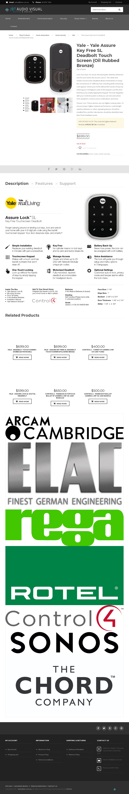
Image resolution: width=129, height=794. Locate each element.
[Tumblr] (110, 728)
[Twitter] (56, 169)
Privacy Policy (43, 754)
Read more (24, 357)
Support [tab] (68, 183)
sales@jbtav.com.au (22, 2)
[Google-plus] (115, 728)
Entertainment (24, 19)
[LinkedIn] (80, 169)
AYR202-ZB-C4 (90, 124)
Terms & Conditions (45, 760)
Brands (95, 19)
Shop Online (79, 19)
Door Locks (93, 154)
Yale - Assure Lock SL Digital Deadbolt (22, 395)
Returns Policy (74, 754)
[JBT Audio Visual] (23, 9)
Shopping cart (13, 754)
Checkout (118, 2)
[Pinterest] (64, 169)
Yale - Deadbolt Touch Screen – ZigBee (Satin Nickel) (22, 351)
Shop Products (24, 35)
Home (7, 19)
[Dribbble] (121, 728)
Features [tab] (44, 183)
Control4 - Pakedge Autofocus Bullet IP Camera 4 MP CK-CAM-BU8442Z (60, 396)
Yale (73, 35)
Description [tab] (17, 183)
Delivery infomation (76, 749)
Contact (13, 26)
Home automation (45, 19)
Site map (8, 786)
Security (63, 19)
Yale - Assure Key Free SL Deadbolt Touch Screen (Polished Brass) (60, 351)
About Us (109, 19)
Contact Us (52, 786)
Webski (69, 789)
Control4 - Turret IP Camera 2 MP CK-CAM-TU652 (98, 351)
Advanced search (21, 786)
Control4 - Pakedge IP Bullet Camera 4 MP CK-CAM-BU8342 (98, 395)
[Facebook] (49, 169)
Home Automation (42, 35)
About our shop (44, 749)
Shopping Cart (106, 2)
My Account (93, 2)
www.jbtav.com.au (25, 789)
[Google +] (72, 169)
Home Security (60, 35)
